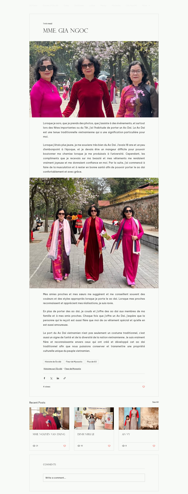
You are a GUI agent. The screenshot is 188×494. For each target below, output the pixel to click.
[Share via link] (64, 378)
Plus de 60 (92, 361)
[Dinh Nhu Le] (94, 418)
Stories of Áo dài (50, 5)
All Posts (33, 5)
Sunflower (79, 5)
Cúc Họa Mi (131, 5)
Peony (103, 5)
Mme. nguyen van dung (49, 434)
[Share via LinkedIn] (58, 378)
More (144, 5)
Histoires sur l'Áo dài (53, 368)
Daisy (66, 5)
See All (155, 402)
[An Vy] (139, 418)
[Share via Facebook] (44, 378)
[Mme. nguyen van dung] (49, 418)
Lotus (92, 5)
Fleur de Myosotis (74, 361)
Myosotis (116, 5)
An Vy (126, 434)
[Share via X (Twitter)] (51, 378)
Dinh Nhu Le (85, 434)
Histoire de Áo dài (53, 361)
